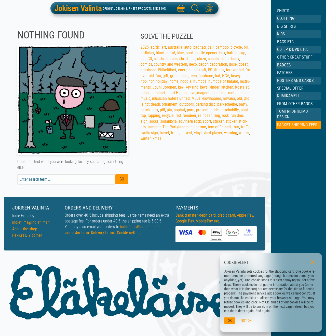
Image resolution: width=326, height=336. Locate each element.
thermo (200, 126)
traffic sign (149, 132)
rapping (154, 115)
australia (175, 47)
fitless (219, 69)
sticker (218, 121)
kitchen (227, 87)
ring (217, 115)
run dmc (237, 115)
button (232, 52)
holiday (162, 81)
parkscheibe (227, 104)
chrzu (201, 58)
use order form (77, 232)
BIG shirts (286, 26)
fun (158, 75)
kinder (214, 87)
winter (244, 132)
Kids (281, 34)
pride (214, 109)
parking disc (205, 104)
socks (153, 121)
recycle (168, 115)
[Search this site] (195, 8)
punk (245, 109)
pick (155, 109)
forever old (235, 69)
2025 (145, 47)
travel (164, 132)
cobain (213, 58)
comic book (230, 58)
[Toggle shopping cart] (181, 8)
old (239, 98)
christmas (187, 58)
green (192, 75)
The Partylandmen (177, 126)
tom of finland (219, 126)
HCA (225, 75)
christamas (168, 58)
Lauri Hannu (177, 92)
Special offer (290, 88)
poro (190, 109)
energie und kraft (192, 69)
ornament (170, 104)
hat (217, 75)
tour (236, 126)
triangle (177, 132)
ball (211, 47)
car (143, 58)
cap (242, 52)
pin (169, 109)
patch (145, 109)
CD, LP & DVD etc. (292, 49)
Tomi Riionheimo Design (292, 114)
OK (230, 320)
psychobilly (230, 109)
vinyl (198, 132)
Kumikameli (288, 95)
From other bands (295, 103)
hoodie (186, 81)
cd (156, 58)
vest (188, 132)
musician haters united (171, 98)
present (202, 109)
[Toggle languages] (209, 8)
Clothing (285, 18)
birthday (147, 52)
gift (165, 75)
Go (121, 179)
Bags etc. (286, 41)
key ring (191, 87)
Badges (284, 65)
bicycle (236, 47)
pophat (179, 109)
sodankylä (168, 121)
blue (180, 52)
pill (162, 109)
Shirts (283, 10)
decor (203, 64)
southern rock (190, 121)
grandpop (178, 75)
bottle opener (206, 52)
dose (233, 64)
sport (207, 121)
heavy (236, 75)
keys (204, 87)
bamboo (222, 47)
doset (243, 64)
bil (246, 47)
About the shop (24, 229)
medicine (218, 92)
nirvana (229, 98)
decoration (218, 64)
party (243, 104)
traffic (245, 126)
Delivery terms (103, 232)
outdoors (186, 104)
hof (151, 81)
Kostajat (242, 87)
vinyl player (212, 132)
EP (210, 69)
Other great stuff (295, 57)
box (222, 52)
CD (149, 58)
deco (193, 64)
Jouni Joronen (164, 87)
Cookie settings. (130, 232)
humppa (200, 81)
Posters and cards (295, 80)
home (174, 81)
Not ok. (247, 320)
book (190, 52)
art (163, 47)
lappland (158, 92)
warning (230, 132)
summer (154, 126)
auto (188, 47)
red (178, 115)
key (181, 87)
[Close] (313, 262)
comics (146, 64)
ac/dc (155, 47)
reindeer (189, 115)
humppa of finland (223, 81)
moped (245, 92)
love (191, 92)
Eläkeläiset (167, 69)
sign (144, 121)
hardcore (206, 75)
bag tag (199, 47)
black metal (165, 52)
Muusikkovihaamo (206, 98)
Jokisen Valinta (78, 8)
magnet (203, 92)
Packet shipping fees (297, 124)
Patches (284, 72)
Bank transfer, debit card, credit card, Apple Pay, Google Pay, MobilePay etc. (214, 218)
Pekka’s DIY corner (27, 235)
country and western (170, 64)
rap (143, 115)
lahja (145, 92)
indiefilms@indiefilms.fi (31, 222)
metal (233, 92)
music (145, 98)
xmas (157, 138)
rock (225, 115)
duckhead (148, 69)
